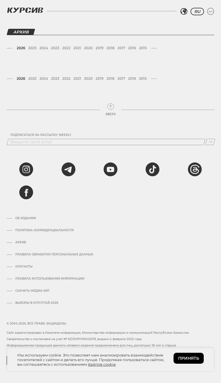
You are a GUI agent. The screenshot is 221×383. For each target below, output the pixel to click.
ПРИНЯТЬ (188, 358)
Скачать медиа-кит (32, 291)
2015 (143, 48)
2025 (32, 48)
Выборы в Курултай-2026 (36, 303)
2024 (43, 48)
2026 (21, 48)
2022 (66, 48)
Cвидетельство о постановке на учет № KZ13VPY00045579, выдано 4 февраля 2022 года (74, 339)
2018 (110, 48)
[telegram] (68, 169)
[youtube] (110, 169)
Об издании (25, 218)
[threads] (195, 169)
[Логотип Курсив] (25, 10)
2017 (121, 48)
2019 (100, 48)
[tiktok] (152, 169)
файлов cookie (102, 364)
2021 (77, 48)
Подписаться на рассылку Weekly (40, 135)
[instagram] (26, 169)
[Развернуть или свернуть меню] (210, 11)
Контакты (24, 266)
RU (197, 11)
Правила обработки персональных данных (54, 254)
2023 (55, 48)
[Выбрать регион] (184, 11)
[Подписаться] (210, 142)
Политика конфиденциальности (44, 230)
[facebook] (26, 192)
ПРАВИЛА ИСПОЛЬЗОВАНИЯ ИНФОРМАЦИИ (49, 278)
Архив (20, 242)
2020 (88, 48)
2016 (132, 48)
